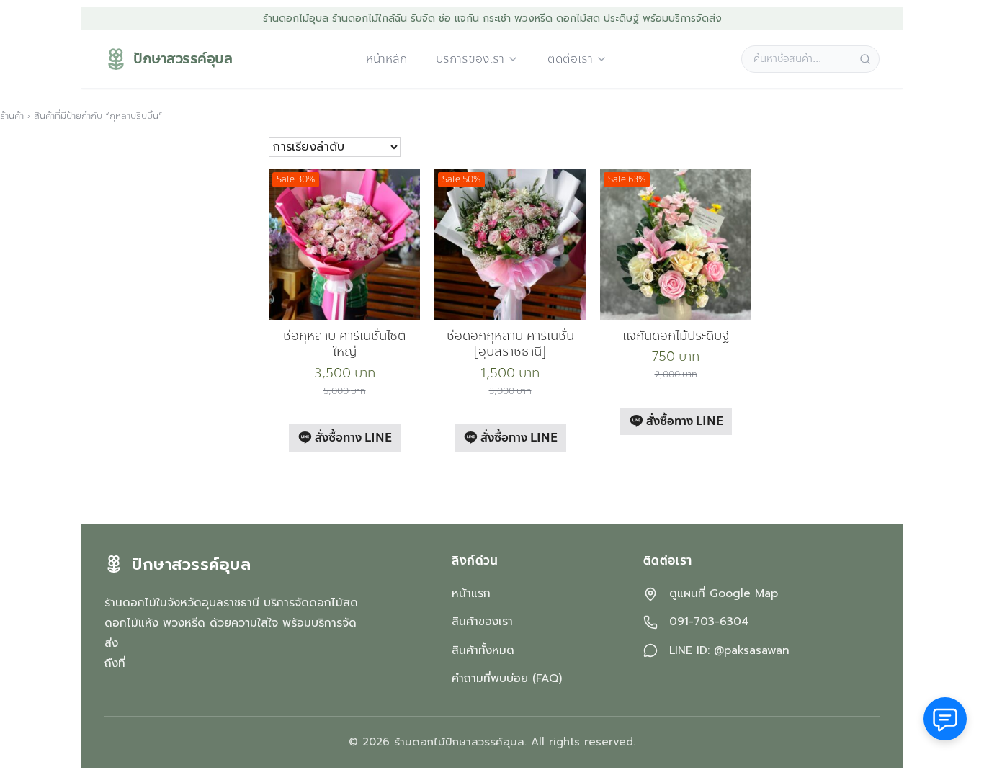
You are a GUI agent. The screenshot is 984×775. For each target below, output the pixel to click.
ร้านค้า (12, 116)
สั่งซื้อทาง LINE (352, 438)
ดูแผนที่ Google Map (723, 594)
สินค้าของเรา (482, 621)
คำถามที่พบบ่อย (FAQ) (507, 678)
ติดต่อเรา (570, 59)
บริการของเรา (470, 59)
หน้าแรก (471, 593)
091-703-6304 (709, 622)
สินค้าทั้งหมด (483, 650)
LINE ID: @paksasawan (729, 650)
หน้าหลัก (386, 59)
